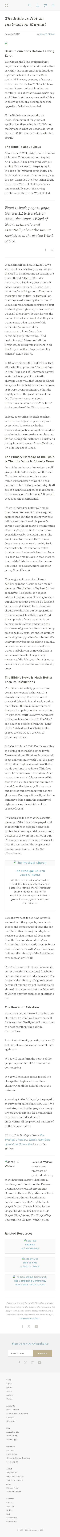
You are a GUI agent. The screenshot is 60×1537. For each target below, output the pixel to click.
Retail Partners (12, 1410)
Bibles (9, 1387)
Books (9, 1384)
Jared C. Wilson (47, 34)
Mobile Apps (11, 1440)
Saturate (30, 1244)
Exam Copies (12, 1462)
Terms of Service (13, 1492)
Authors (9, 1395)
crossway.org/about (30, 1318)
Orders (9, 1510)
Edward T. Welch (30, 1266)
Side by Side (30, 1262)
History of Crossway (15, 1476)
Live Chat (10, 1506)
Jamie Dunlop (37, 1284)
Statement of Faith (14, 1480)
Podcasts (10, 1450)
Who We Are (12, 1473)
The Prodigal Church (30, 871)
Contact (9, 1503)
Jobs (8, 1484)
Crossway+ (11, 1421)
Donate (9, 1399)
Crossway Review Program (18, 1458)
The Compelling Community (30, 1281)
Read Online (11, 1436)
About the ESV (12, 1432)
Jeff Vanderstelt (30, 1248)
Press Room (11, 1454)
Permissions (11, 1522)
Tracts (9, 1391)
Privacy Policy (12, 1488)
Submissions (11, 1518)
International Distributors (17, 1414)
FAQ (8, 1514)
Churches (10, 1417)
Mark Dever (21, 1284)
